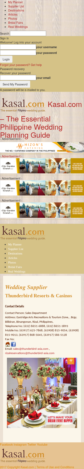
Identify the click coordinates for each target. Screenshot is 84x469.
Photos (12, 18)
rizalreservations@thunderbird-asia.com (29, 353)
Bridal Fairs (15, 22)
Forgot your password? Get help (21, 65)
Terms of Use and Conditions (55, 467)
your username (46, 47)
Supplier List (16, 6)
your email (43, 78)
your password (46, 53)
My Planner (15, 2)
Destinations (16, 10)
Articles (13, 14)
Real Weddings (18, 27)
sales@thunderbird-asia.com (30, 349)
